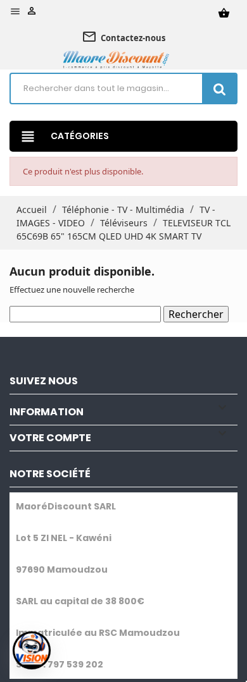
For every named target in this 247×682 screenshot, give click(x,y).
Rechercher (196, 314)
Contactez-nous (123, 37)
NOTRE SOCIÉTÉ (50, 473)
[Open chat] (32, 650)
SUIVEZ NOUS (44, 381)
